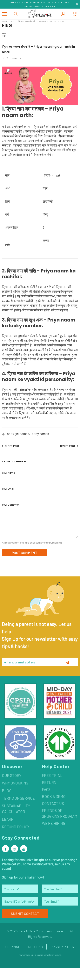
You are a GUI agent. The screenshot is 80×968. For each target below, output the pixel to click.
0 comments (12, 58)
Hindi (12, 21)
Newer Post (67, 445)
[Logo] (40, 14)
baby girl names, (19, 434)
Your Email (8, 488)
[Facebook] (5, 848)
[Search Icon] (15, 14)
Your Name (8, 472)
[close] (77, 4)
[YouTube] (23, 848)
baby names (40, 434)
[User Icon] (63, 14)
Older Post (12, 445)
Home (4, 21)
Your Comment (11, 504)
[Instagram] (14, 848)
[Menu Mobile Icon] (4, 14)
